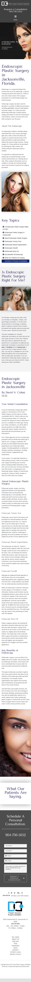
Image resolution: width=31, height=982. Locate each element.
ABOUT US (15, 939)
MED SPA (15, 941)
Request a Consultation (15, 9)
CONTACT (15, 950)
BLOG (15, 948)
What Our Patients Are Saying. (15, 258)
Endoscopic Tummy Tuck (13, 241)
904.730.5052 (15, 11)
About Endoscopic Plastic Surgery (16, 238)
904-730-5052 (15, 835)
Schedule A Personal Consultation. (16, 261)
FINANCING (15, 946)
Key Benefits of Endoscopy (14, 254)
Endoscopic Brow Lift (12, 251)
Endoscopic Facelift (11, 248)
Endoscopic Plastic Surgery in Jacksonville (13, 234)
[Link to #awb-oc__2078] (15, 16)
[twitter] (11, 893)
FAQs (15, 943)
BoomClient (26, 966)
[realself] (18, 893)
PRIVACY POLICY (15, 954)
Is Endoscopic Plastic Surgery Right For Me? (15, 228)
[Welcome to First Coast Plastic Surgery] (15, 2)
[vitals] (14, 893)
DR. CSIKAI (15, 937)
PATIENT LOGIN (15, 952)
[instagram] (22, 893)
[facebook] (8, 893)
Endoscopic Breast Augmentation (16, 245)
